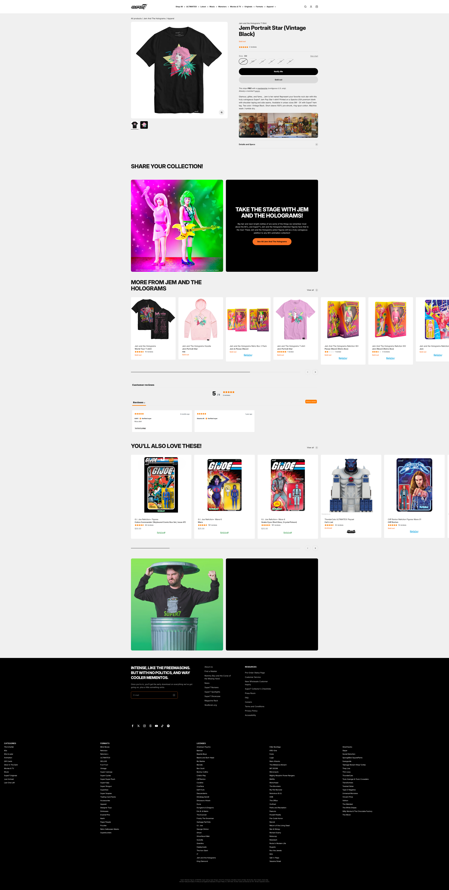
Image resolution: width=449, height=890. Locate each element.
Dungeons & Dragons (205, 808)
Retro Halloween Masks (109, 829)
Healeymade (201, 847)
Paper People (105, 822)
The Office (274, 800)
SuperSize (104, 790)
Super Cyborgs (106, 772)
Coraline (200, 783)
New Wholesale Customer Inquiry (256, 683)
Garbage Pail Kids (204, 822)
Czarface (200, 786)
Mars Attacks (275, 761)
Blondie (200, 765)
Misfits (272, 779)
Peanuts (273, 811)
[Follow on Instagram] (144, 725)
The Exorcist (202, 815)
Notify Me (278, 71)
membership (262, 88)
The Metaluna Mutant (278, 765)
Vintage (103, 768)
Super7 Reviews (212, 687)
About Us (209, 667)
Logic (272, 758)
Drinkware (104, 811)
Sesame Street (275, 861)
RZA (271, 854)
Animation (8, 758)
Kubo (272, 754)
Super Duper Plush (107, 779)
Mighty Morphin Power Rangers (282, 775)
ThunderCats (347, 775)
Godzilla (200, 840)
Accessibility (250, 715)
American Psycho (204, 747)
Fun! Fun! (104, 765)
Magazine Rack (211, 700)
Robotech (273, 840)
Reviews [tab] (139, 402)
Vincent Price (347, 797)
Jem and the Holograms (206, 858)
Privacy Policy (251, 711)
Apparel (270, 6)
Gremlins (200, 843)
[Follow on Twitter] (138, 725)
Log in (257, 91)
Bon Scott (201, 768)
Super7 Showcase (212, 696)
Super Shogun (106, 786)
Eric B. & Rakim (202, 811)
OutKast (273, 804)
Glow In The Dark (11, 765)
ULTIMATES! (191, 6)
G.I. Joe (200, 825)
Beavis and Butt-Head (205, 758)
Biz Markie (201, 761)
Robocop (273, 836)
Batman (200, 750)
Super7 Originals (10, 775)
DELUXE (103, 761)
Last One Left (9, 783)
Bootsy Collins (202, 772)
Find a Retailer (211, 671)
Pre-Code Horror (276, 818)
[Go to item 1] (134, 125)
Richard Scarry (275, 833)
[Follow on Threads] (150, 725)
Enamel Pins (105, 815)
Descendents (202, 793)
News (207, 683)
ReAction (103, 750)
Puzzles (103, 825)
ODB (271, 797)
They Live (346, 768)
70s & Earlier (9, 747)
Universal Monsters (350, 793)
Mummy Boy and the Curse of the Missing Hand (218, 677)
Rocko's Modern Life (278, 843)
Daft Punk (201, 790)
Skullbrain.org (211, 705)
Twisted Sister (348, 786)
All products (136, 18)
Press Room (250, 693)
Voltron (345, 800)
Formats (259, 6)
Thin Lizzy (346, 772)
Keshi (102, 818)
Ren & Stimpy (275, 829)
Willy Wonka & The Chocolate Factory (357, 811)
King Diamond (202, 861)
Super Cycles (105, 775)
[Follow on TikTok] (162, 725)
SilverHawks (347, 747)
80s (5, 750)
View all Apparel (272, 614)
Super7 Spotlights (212, 692)
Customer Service (253, 677)
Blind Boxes (105, 747)
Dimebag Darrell (203, 797)
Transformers (347, 783)
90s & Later (8, 754)
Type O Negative (349, 790)
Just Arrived (9, 779)
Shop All (179, 6)
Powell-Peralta (275, 815)
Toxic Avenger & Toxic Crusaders (355, 779)
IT (197, 854)
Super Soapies (106, 793)
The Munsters (275, 786)
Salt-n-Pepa (274, 858)
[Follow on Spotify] (168, 725)
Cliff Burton (201, 779)
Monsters (222, 6)
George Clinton (203, 829)
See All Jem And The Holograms (272, 241)
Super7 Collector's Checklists (258, 689)
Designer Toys (106, 808)
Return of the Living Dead (280, 825)
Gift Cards (8, 761)
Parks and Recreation (278, 808)
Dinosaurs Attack (203, 800)
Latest (203, 6)
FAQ (246, 697)
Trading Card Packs (108, 797)
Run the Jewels (276, 850)
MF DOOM (274, 768)
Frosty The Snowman (205, 818)
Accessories (105, 800)
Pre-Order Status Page (255, 672)
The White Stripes (349, 808)
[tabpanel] (224, 421)
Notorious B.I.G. (276, 793)
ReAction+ (104, 754)
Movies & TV (235, 6)
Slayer (344, 750)
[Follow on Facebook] (132, 725)
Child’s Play (201, 775)
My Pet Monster (276, 790)
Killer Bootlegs (275, 747)
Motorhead (274, 783)
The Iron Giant (202, 850)
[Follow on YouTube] (156, 725)
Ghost (199, 833)
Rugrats (273, 847)
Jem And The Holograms (154, 18)
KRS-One (273, 750)
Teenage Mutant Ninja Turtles (354, 765)
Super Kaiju (104, 783)
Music (212, 6)
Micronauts (274, 772)
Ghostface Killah (203, 836)
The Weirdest (347, 804)
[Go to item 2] (144, 125)
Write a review (311, 401)
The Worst (346, 815)
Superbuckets (105, 833)
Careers (248, 702)
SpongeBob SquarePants (352, 758)
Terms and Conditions (254, 706)
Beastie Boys (202, 754)
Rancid (272, 822)
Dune (199, 804)
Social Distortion (348, 754)
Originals (248, 6)
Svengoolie (346, 761)
